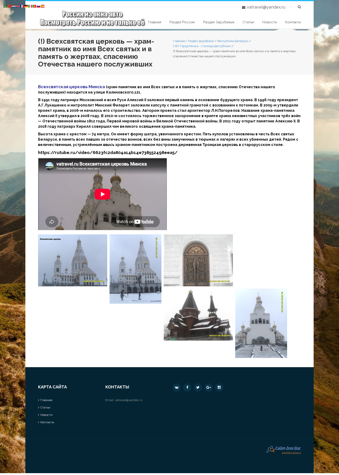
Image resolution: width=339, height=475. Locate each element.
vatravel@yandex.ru (266, 7)
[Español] (43, 6)
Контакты (293, 22)
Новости (269, 22)
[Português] (35, 6)
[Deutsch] (26, 6)
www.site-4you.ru (291, 452)
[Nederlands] (14, 6)
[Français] (22, 6)
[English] (18, 6)
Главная (154, 22)
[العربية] (5, 6)
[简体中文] (10, 6)
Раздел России (182, 22)
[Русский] (39, 6)
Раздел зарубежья (218, 22)
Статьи (248, 22)
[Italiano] (30, 6)
